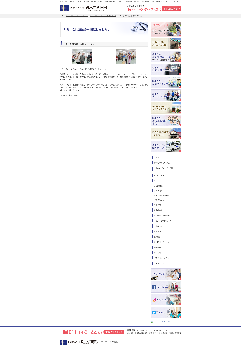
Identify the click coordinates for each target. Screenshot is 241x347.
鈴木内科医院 (113, 342)
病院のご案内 (159, 176)
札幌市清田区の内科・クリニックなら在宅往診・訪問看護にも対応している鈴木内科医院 (87, 1)
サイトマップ (159, 263)
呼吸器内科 (158, 205)
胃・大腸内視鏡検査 (162, 196)
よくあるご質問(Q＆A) (163, 221)
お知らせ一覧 (159, 253)
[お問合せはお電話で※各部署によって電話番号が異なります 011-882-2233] (144, 8)
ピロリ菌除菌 (159, 200)
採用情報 (157, 247)
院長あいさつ (159, 231)
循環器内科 (158, 210)
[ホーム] (63, 16)
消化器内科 (158, 191)
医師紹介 (157, 237)
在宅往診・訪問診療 (162, 215)
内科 (155, 181)
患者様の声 (158, 226)
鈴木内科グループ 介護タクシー (165, 169)
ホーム (156, 157)
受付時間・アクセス (162, 242)
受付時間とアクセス (171, 9)
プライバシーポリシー (162, 258)
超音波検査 (158, 186)
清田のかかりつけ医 (162, 163)
